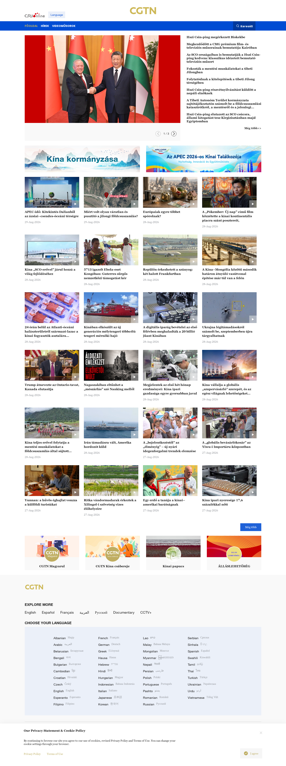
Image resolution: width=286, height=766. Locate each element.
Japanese (110, 698)
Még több (251, 527)
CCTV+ (146, 612)
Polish (151, 678)
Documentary (123, 612)
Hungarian (110, 678)
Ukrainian (202, 684)
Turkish (197, 678)
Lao (149, 638)
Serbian (198, 638)
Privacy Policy (32, 753)
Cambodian (64, 671)
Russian (154, 704)
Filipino (64, 704)
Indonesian (116, 684)
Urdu (194, 691)
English (30, 612)
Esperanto (67, 698)
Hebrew (108, 664)
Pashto (151, 691)
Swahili (199, 658)
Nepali (151, 664)
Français (67, 612)
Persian (153, 671)
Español (48, 612)
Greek (108, 651)
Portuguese (157, 684)
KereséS (246, 26)
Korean (108, 704)
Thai (194, 671)
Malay (156, 645)
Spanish (199, 651)
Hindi (105, 671)
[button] (158, 133)
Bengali (62, 658)
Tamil (195, 664)
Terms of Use (55, 753)
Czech (62, 684)
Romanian (155, 698)
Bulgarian (67, 664)
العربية (84, 612)
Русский (101, 612)
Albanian (64, 638)
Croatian (65, 678)
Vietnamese (203, 698)
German (109, 645)
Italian (107, 691)
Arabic (63, 645)
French (108, 638)
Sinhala (197, 645)
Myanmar (158, 658)
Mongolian (156, 651)
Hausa (107, 658)
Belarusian (68, 651)
